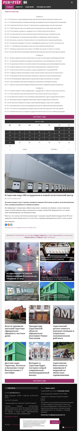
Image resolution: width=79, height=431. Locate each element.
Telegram (39, 237)
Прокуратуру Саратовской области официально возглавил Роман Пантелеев (38, 332)
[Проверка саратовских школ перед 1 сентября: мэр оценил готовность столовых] (22, 291)
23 (69, 139)
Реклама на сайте (44, 7)
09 (69, 132)
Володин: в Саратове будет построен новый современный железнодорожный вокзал (39, 369)
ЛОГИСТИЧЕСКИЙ (27, 227)
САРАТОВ (7, 227)
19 (29, 139)
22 (59, 139)
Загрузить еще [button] (39, 117)
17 (10, 139)
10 (10, 135)
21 (49, 139)
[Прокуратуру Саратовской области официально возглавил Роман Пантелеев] (39, 314)
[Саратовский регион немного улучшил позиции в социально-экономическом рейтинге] (63, 314)
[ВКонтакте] (6, 225)
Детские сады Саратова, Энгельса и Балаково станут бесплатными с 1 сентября (15, 368)
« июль (24, 149)
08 (59, 132)
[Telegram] (11, 225)
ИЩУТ (12, 227)
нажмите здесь (29, 427)
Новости (19, 7)
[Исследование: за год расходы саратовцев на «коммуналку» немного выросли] (57, 251)
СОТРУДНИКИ (18, 227)
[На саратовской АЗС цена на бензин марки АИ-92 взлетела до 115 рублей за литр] (22, 261)
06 (39, 132)
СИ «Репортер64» (15, 424)
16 (69, 135)
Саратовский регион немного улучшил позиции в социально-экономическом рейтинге (63, 332)
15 (59, 135)
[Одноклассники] (9, 225)
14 (49, 135)
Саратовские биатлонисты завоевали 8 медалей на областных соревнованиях (61, 369)
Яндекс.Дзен (29, 237)
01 (59, 128)
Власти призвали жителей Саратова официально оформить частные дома (15, 331)
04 (19, 132)
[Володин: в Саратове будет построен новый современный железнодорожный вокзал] (39, 351)
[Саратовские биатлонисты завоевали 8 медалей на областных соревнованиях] (63, 351)
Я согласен (55, 422)
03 (10, 132)
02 (69, 128)
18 (19, 139)
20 (39, 139)
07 (49, 132)
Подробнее (29, 7)
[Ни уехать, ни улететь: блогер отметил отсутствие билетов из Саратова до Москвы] (57, 271)
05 (29, 132)
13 (39, 135)
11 (19, 135)
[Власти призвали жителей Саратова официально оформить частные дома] (15, 314)
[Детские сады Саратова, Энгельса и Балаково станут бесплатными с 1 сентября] (15, 351)
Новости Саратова (12, 12)
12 (29, 135)
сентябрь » (54, 149)
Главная (9, 7)
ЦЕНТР (34, 227)
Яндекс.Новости (40, 235)
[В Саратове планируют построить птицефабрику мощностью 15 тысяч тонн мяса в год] (57, 291)
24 (10, 142)
